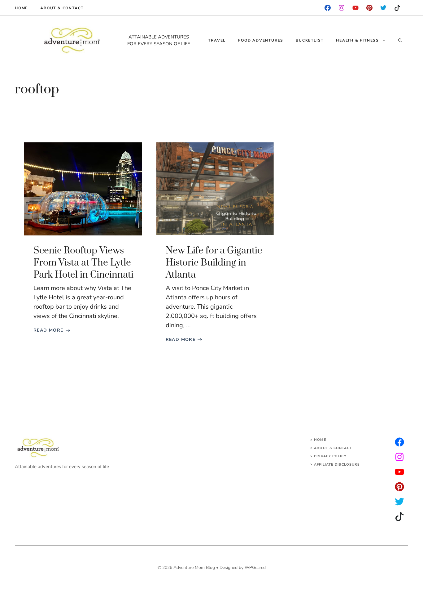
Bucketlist (310, 40)
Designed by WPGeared (243, 567)
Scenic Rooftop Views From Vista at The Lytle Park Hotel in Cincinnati (83, 263)
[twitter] (399, 457)
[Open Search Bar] (400, 40)
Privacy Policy (330, 456)
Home (21, 8)
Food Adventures (260, 40)
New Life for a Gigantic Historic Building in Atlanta (214, 263)
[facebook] (328, 8)
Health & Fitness (357, 40)
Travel (217, 40)
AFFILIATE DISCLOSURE (337, 464)
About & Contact (62, 8)
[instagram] (369, 8)
